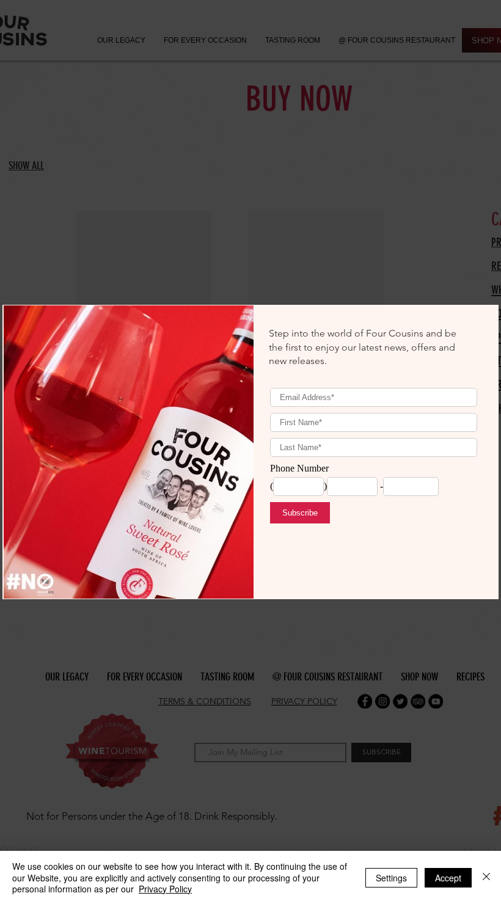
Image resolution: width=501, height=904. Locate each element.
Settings (391, 878)
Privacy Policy (165, 889)
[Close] (486, 877)
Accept (448, 878)
